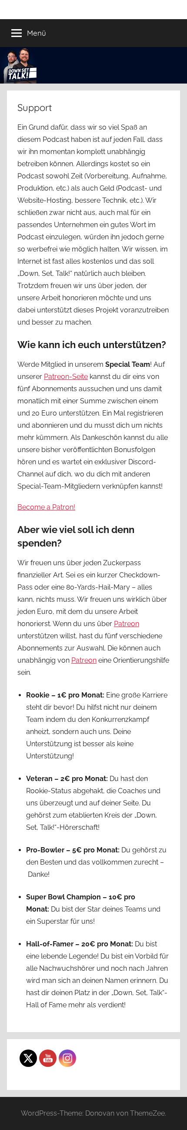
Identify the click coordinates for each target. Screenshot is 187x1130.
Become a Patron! (46, 507)
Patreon (126, 624)
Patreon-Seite (66, 376)
